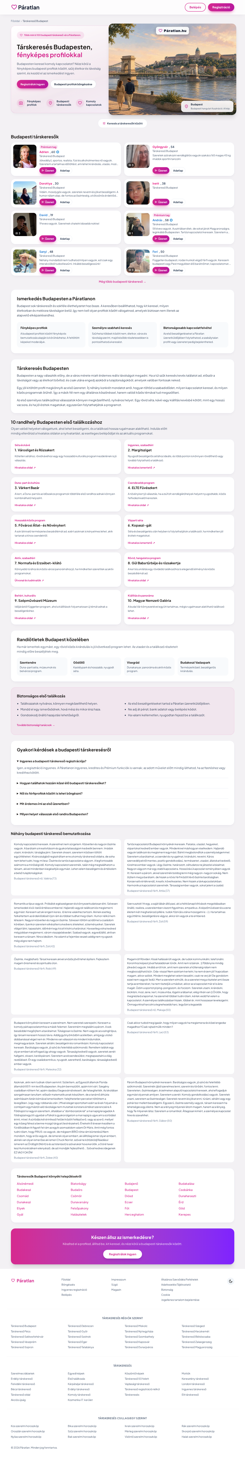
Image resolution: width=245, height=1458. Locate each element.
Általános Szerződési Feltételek (179, 1279)
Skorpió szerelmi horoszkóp (198, 1431)
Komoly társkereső (79, 1394)
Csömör (76, 1196)
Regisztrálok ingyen (32, 84)
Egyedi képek (76, 1373)
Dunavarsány (79, 1202)
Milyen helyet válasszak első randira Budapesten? (54, 814)
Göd (182, 1208)
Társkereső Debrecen (81, 1325)
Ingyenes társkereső (194, 1389)
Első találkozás (76, 1378)
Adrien (44, 152)
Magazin (116, 1289)
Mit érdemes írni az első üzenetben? (44, 804)
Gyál (20, 1214)
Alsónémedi (25, 1183)
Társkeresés (132, 1394)
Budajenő (131, 1183)
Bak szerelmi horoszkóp (82, 1436)
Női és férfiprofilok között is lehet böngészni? (51, 793)
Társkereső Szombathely (139, 1336)
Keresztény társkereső (195, 1378)
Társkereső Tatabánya (81, 1347)
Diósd (129, 1196)
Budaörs (76, 1190)
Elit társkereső (190, 1394)
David (43, 215)
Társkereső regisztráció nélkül (142, 1389)
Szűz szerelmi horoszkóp (82, 1431)
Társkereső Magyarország (197, 1347)
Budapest (131, 1190)
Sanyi (43, 251)
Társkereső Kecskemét (195, 1331)
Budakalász (186, 1183)
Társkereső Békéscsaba (196, 1336)
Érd (181, 1202)
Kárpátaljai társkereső (81, 1383)
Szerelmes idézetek (22, 1373)
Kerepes (185, 1214)
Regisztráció (221, 7)
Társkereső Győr (78, 1331)
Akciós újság (18, 1399)
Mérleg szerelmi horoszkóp (141, 1431)
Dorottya (45, 183)
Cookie (165, 1294)
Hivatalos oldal (25, 467)
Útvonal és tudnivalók (29, 580)
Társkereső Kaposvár (137, 1341)
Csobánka (186, 1190)
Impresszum (118, 1279)
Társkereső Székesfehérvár (27, 1336)
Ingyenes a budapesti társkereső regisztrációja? (53, 761)
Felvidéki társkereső (23, 1383)
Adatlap (65, 170)
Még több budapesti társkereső (122, 281)
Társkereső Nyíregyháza (139, 1331)
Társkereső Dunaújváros (139, 1347)
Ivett (156, 183)
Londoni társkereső (193, 1383)
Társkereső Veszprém (23, 1341)
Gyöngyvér (160, 147)
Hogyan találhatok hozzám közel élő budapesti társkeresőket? (63, 783)
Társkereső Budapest (23, 1325)
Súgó (114, 1284)
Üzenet (48, 170)
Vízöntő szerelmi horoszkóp (141, 1436)
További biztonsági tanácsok (36, 725)
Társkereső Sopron (22, 1347)
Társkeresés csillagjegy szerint (122, 1418)
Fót (127, 1208)
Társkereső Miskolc (136, 1325)
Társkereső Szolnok (79, 1336)
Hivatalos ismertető (141, 467)
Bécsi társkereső (21, 1389)
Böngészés (68, 1284)
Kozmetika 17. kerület (80, 1399)
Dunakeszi (24, 1202)
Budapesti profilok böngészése (73, 84)
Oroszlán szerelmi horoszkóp (28, 1431)
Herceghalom (134, 1214)
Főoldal (15, 20)
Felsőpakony (79, 1208)
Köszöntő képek (134, 1373)
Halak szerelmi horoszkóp (197, 1436)
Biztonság (167, 1289)
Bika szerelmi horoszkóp (82, 1426)
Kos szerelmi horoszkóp (25, 1426)
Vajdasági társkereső (137, 1383)
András (157, 220)
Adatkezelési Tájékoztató (176, 1284)
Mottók (186, 1373)
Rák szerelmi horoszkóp (196, 1426)
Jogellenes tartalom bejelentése (180, 1299)
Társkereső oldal (20, 1394)
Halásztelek (79, 1214)
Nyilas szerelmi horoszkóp (26, 1436)
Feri (155, 251)
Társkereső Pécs (20, 1331)
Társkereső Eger (77, 1341)
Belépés (195, 7)
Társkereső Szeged (193, 1325)
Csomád (23, 1196)
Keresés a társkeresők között (122, 123)
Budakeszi (24, 1190)
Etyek (21, 1208)
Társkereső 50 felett (137, 1378)
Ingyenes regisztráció (74, 1289)
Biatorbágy (78, 1183)
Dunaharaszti (187, 1196)
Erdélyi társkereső (22, 1378)
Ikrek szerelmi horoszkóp (139, 1426)
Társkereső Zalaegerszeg (197, 1341)
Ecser (129, 1202)
